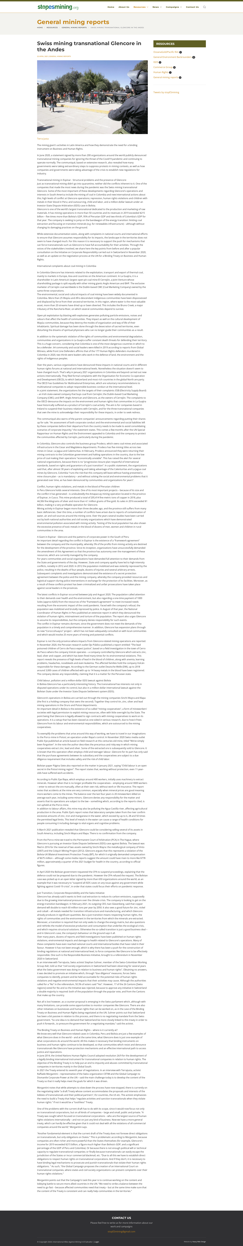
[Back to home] (57, 7)
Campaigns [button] (172, 7)
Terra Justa (43, 138)
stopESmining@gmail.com (121, 1231)
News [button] (156, 7)
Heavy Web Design (199, 1242)
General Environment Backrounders (173, 57)
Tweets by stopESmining (166, 92)
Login (96, 1242)
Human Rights (162, 72)
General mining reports (60, 56)
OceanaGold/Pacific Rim (167, 52)
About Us (124, 7)
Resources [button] (140, 7)
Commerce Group (164, 67)
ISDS (157, 62)
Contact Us (192, 7)
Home (111, 7)
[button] (204, 7)
